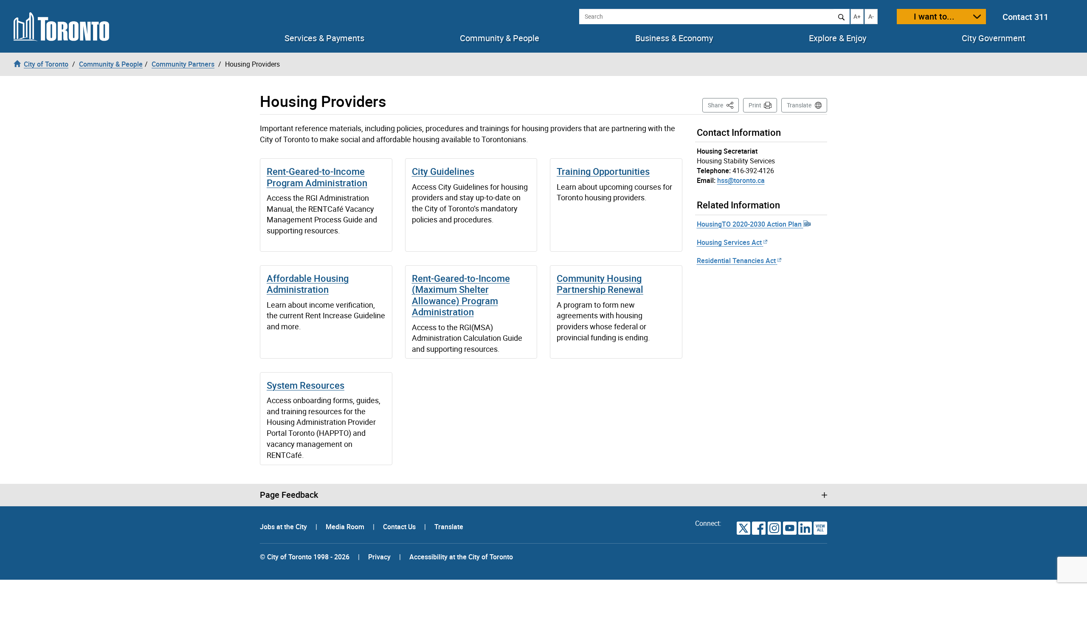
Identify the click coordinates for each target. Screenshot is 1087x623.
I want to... (934, 16)
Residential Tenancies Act (736, 260)
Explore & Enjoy (837, 38)
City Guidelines (443, 171)
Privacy (379, 556)
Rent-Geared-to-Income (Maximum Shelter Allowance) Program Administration (461, 295)
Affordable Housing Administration (308, 283)
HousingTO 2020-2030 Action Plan (750, 224)
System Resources (305, 385)
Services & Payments (324, 38)
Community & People (499, 38)
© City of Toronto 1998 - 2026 (304, 556)
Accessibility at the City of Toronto (461, 556)
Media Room (346, 526)
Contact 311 (1025, 16)
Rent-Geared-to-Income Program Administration (317, 176)
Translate (799, 105)
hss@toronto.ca (741, 180)
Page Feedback (289, 495)
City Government (993, 38)
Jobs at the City (284, 526)
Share (723, 105)
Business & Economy (674, 38)
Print (755, 105)
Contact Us (400, 526)
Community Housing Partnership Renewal (600, 283)
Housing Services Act (729, 242)
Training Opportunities (603, 171)
